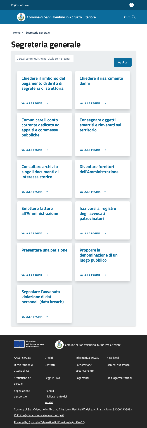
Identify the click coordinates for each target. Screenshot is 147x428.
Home (16, 32)
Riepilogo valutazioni (119, 378)
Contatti (50, 365)
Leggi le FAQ (52, 378)
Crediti (49, 357)
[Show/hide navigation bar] (5, 17)
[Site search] (134, 17)
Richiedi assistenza (118, 365)
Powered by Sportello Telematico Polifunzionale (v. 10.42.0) (49, 422)
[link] (36, 103)
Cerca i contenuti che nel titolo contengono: (43, 58)
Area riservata (22, 357)
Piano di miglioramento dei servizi (56, 396)
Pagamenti (82, 378)
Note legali (113, 357)
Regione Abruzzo (20, 5)
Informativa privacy (87, 357)
